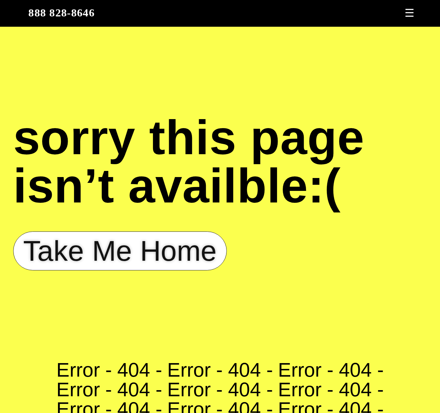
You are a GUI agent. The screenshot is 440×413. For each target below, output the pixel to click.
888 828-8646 (61, 13)
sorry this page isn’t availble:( (188, 161)
